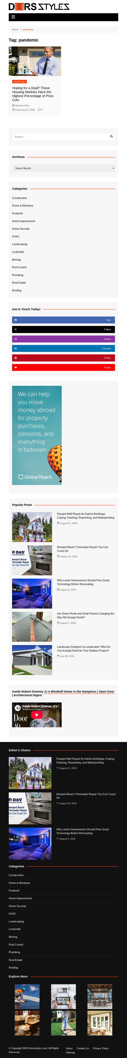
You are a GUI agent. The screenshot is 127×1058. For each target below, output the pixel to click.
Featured (17, 213)
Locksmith (18, 252)
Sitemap (70, 1052)
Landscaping (19, 244)
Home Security (20, 228)
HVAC (16, 236)
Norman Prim (22, 105)
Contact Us (83, 1048)
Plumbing (17, 275)
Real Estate (19, 81)
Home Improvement (23, 221)
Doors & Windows (22, 205)
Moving (16, 259)
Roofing (16, 290)
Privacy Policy (101, 1048)
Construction (19, 198)
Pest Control (19, 267)
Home (69, 1048)
